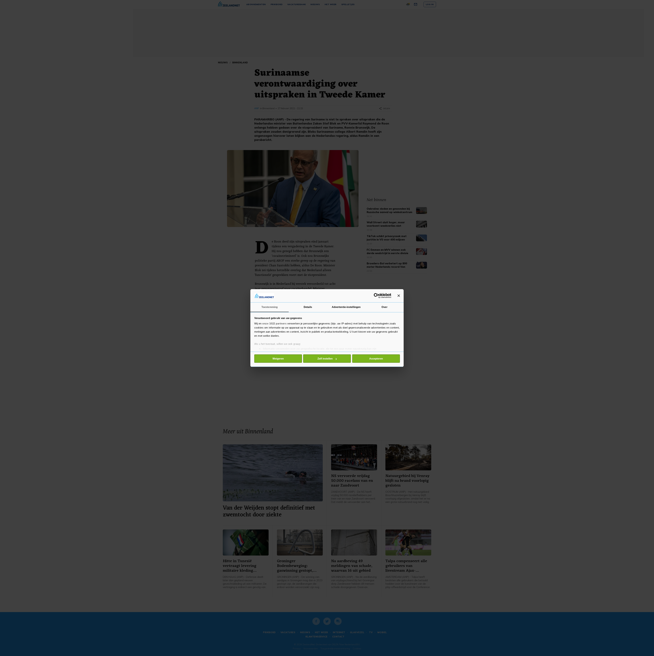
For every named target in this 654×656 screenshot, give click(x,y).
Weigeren (278, 358)
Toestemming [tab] (269, 307)
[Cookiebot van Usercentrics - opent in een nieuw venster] (376, 295)
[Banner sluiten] (399, 295)
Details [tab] (308, 307)
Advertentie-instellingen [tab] (346, 307)
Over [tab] (384, 307)
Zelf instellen (325, 358)
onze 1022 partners (274, 323)
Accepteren (376, 358)
